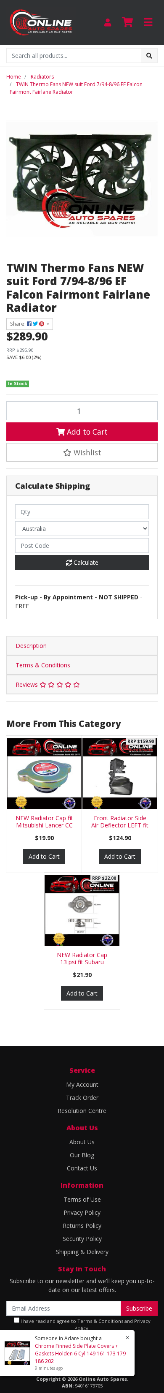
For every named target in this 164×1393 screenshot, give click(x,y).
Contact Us (82, 1168)
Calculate (85, 562)
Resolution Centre (82, 1111)
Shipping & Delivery (82, 1252)
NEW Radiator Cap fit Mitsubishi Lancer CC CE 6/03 (44, 825)
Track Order (82, 1098)
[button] (82, 452)
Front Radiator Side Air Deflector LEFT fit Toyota (119, 825)
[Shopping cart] (127, 22)
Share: (18, 323)
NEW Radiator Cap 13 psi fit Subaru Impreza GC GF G (82, 962)
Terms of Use (82, 1199)
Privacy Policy (82, 1212)
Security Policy (82, 1239)
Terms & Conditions (43, 665)
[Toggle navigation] (148, 22)
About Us (82, 1142)
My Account (82, 1084)
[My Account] (107, 22)
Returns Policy (82, 1226)
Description (31, 646)
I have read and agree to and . (85, 1324)
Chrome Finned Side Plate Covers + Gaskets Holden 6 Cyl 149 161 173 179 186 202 (80, 1353)
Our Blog (82, 1155)
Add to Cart (86, 432)
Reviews (28, 684)
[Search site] (149, 55)
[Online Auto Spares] (41, 22)
